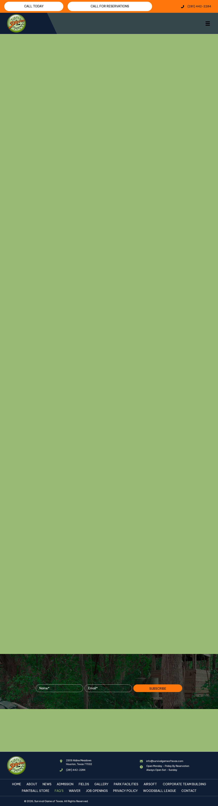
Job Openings (97, 791)
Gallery (101, 784)
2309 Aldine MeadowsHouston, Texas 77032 (79, 762)
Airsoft (151, 784)
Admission (65, 784)
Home (16, 784)
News (47, 784)
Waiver (75, 791)
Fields (84, 784)
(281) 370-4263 (53, 371)
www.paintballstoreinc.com (29, 490)
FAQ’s (59, 791)
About (31, 784)
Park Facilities (126, 784)
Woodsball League (159, 791)
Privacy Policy (125, 791)
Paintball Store (35, 791)
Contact (189, 791)
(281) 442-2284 (199, 6)
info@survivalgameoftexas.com (164, 760)
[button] (157, 688)
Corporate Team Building (184, 784)
